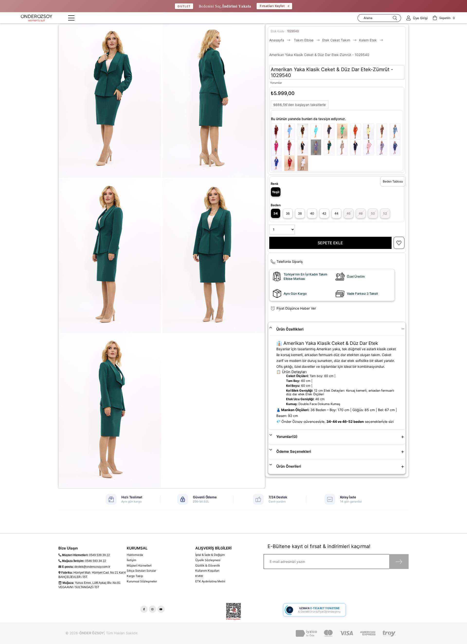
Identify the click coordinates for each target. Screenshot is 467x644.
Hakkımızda (135, 555)
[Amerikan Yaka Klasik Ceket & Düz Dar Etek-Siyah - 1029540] (303, 147)
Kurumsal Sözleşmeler (142, 581)
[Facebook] (144, 609)
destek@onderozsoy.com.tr (92, 566)
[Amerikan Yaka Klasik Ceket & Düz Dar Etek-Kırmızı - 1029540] (290, 163)
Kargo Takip (135, 576)
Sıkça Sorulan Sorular (141, 570)
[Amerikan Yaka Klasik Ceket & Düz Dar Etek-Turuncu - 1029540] (356, 131)
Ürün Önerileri (288, 466)
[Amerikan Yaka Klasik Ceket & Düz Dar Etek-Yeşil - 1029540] (343, 131)
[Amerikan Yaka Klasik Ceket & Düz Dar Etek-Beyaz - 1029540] (303, 163)
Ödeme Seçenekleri (293, 451)
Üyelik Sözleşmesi (207, 560)
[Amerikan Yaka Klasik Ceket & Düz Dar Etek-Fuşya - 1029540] (277, 147)
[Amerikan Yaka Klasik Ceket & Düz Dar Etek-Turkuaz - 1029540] (317, 131)
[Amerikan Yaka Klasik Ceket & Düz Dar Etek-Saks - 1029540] (277, 163)
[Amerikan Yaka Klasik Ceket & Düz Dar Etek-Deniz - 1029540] (396, 131)
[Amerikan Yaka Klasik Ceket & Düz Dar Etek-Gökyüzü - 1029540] (290, 131)
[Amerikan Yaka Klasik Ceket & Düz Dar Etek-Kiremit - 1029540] (290, 147)
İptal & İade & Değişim (210, 555)
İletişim (131, 560)
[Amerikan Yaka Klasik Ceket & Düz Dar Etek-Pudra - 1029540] (369, 147)
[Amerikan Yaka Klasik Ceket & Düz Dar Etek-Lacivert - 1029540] (356, 147)
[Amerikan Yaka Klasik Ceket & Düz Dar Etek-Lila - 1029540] (317, 147)
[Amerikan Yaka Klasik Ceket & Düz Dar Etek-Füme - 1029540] (330, 131)
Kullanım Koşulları (207, 570)
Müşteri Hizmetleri (139, 565)
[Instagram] (152, 609)
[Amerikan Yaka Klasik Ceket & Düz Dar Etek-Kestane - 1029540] (303, 131)
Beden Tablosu (393, 181)
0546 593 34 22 (95, 561)
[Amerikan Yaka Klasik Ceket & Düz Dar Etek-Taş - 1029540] (343, 147)
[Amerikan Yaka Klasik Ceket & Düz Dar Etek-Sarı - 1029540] (369, 131)
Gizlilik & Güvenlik (207, 565)
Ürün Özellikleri (290, 329)
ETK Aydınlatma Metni (210, 581)
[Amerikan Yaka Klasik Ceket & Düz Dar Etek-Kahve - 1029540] (383, 131)
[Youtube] (161, 609)
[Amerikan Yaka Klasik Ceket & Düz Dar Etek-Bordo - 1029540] (277, 131)
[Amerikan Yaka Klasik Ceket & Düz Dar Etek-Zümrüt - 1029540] (330, 147)
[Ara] (395, 18)
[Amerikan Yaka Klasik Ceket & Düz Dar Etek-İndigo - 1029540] (396, 147)
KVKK (199, 576)
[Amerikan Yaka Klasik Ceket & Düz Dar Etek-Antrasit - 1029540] (383, 147)
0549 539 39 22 (99, 555)
